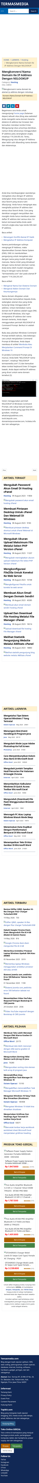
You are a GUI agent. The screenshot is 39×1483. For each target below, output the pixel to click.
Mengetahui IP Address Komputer (18, 240)
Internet (7, 777)
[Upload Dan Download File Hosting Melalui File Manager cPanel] (19, 630)
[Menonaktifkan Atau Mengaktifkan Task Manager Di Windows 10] (19, 1089)
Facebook (4, 1465)
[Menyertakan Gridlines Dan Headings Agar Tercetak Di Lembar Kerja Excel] (19, 1130)
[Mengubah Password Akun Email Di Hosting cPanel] (19, 501)
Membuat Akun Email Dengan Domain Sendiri (19, 594)
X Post (3, 1467)
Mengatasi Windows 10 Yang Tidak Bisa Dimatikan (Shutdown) (19, 1097)
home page (19, 113)
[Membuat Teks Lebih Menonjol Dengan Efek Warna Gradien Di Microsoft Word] (19, 1048)
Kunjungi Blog (8, 1424)
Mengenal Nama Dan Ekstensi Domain (20, 285)
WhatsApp (5, 1470)
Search (33, 11)
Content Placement (8, 1401)
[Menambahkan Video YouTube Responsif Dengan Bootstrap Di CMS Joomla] (19, 1012)
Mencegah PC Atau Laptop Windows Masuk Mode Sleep (18, 816)
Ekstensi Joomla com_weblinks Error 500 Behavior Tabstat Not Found (18, 977)
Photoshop (8, 750)
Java (6, 1062)
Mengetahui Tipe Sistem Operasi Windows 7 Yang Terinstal (16, 718)
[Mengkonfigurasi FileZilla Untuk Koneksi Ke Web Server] (19, 585)
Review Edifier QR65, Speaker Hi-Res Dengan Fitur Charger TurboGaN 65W (18, 911)
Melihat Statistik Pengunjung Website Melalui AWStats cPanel (19, 640)
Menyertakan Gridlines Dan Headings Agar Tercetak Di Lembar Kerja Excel (16, 1116)
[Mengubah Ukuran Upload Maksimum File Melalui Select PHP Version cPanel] (19, 560)
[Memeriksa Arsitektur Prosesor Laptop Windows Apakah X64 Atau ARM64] (19, 966)
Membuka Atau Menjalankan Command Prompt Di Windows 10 (17, 347)
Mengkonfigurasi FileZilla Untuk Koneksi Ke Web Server (18, 572)
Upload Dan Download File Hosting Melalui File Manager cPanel (19, 616)
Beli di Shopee (19, 1172)
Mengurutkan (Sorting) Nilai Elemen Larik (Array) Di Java (17, 1057)
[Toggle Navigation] (2, 11)
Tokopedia (16, 1446)
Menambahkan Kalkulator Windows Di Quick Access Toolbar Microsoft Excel (17, 786)
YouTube (4, 1475)
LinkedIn (4, 1473)
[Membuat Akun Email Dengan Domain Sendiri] (19, 606)
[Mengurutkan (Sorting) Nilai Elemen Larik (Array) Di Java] (19, 1068)
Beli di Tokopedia (19, 1177)
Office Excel (9, 1122)
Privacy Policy (6, 1395)
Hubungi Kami (6, 1405)
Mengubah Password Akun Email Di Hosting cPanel (18, 488)
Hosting (14, 82)
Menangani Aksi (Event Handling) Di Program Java (17, 732)
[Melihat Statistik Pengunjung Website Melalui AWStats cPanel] (19, 653)
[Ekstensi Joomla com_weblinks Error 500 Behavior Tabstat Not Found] (19, 990)
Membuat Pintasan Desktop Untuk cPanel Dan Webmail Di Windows (18, 514)
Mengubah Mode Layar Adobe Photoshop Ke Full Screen (19, 745)
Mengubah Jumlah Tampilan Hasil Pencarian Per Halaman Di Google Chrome (19, 771)
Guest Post (5, 1398)
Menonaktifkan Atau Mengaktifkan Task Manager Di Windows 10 (18, 1077)
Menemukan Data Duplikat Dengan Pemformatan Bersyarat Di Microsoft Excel (18, 829)
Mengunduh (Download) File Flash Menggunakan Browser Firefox (19, 802)
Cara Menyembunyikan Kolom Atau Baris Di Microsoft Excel (19, 757)
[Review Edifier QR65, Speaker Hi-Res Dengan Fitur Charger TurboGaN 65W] (19, 923)
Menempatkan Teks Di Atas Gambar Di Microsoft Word (18, 844)
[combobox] (18, 11)
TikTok (3, 1459)
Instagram (5, 1462)
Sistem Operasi (10, 1083)
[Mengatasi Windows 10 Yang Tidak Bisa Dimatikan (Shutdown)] (19, 1107)
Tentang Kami (6, 1392)
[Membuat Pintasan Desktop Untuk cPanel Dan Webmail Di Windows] (19, 530)
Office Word (9, 1041)
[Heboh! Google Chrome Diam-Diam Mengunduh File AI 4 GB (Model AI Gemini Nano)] (19, 944)
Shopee (6, 1446)
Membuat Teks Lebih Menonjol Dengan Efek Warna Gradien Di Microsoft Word (18, 1035)
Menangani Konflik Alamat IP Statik (19, 237)
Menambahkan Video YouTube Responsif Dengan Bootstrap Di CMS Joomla (18, 1000)
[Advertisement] (19, 36)
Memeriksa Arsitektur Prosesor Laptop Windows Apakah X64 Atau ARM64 (19, 953)
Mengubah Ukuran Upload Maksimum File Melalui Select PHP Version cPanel (18, 544)
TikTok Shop (7, 1451)
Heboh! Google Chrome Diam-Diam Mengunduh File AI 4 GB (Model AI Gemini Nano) (17, 932)
